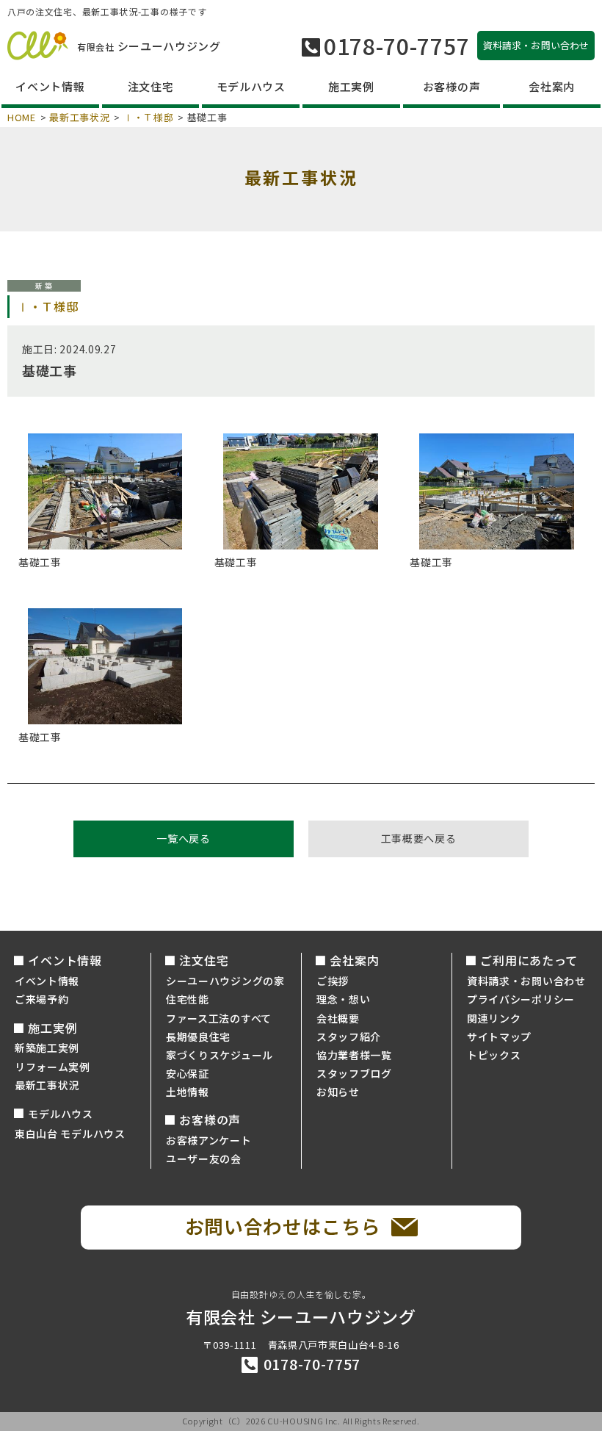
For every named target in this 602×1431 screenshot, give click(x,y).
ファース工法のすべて (219, 1018)
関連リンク (494, 1018)
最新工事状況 (79, 117)
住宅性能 (187, 999)
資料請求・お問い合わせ (526, 980)
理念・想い (343, 999)
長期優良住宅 (198, 1036)
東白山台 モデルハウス (70, 1133)
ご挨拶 (332, 980)
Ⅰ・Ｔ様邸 (148, 117)
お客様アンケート (209, 1140)
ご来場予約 (42, 999)
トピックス (494, 1055)
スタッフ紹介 (348, 1036)
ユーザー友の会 (204, 1158)
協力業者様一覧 (354, 1055)
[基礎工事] (105, 491)
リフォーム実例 (52, 1066)
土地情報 (187, 1091)
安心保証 (187, 1073)
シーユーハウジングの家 (225, 980)
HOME (21, 117)
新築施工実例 (47, 1047)
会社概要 (338, 1018)
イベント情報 (47, 980)
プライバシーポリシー (521, 999)
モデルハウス (60, 1113)
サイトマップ (499, 1036)
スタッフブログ (354, 1073)
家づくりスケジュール (219, 1055)
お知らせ (338, 1091)
